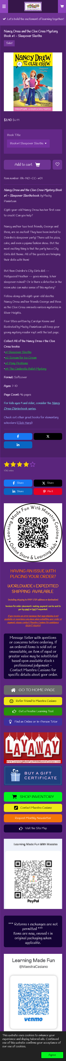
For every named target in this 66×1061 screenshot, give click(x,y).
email (27, 609)
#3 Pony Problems (16, 363)
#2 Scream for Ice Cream (20, 358)
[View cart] (62, 6)
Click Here (24, 423)
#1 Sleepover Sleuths (18, 352)
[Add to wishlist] (57, 164)
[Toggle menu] (4, 6)
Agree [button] (52, 1055)
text (34, 609)
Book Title (14, 135)
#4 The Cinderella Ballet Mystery (25, 369)
